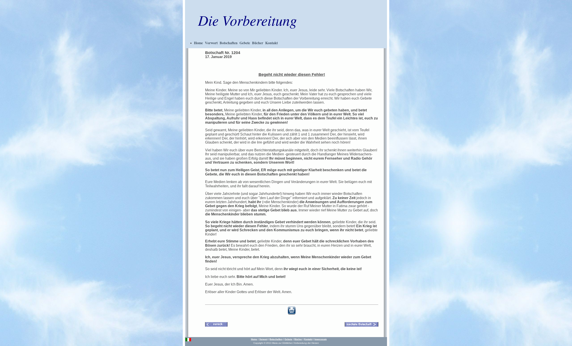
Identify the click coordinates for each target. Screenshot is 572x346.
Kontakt (271, 42)
